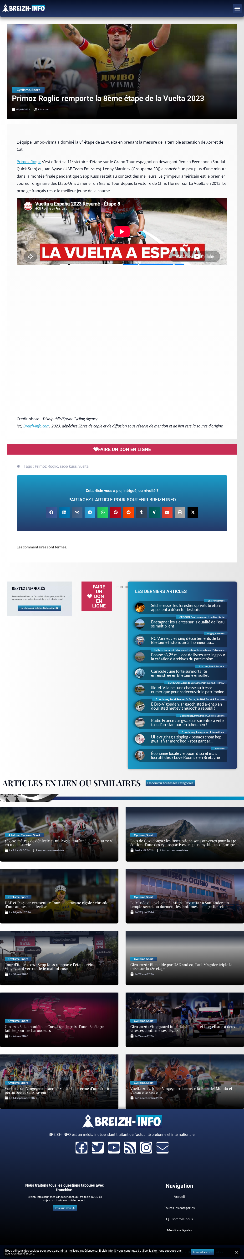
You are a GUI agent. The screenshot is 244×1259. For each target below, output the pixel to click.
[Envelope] (162, 1148)
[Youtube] (114, 1148)
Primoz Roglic (29, 161)
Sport (35, 90)
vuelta (83, 466)
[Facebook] (81, 1148)
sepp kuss (68, 466)
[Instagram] (146, 1148)
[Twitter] (98, 1148)
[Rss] (130, 1148)
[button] (237, 8)
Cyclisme (23, 90)
